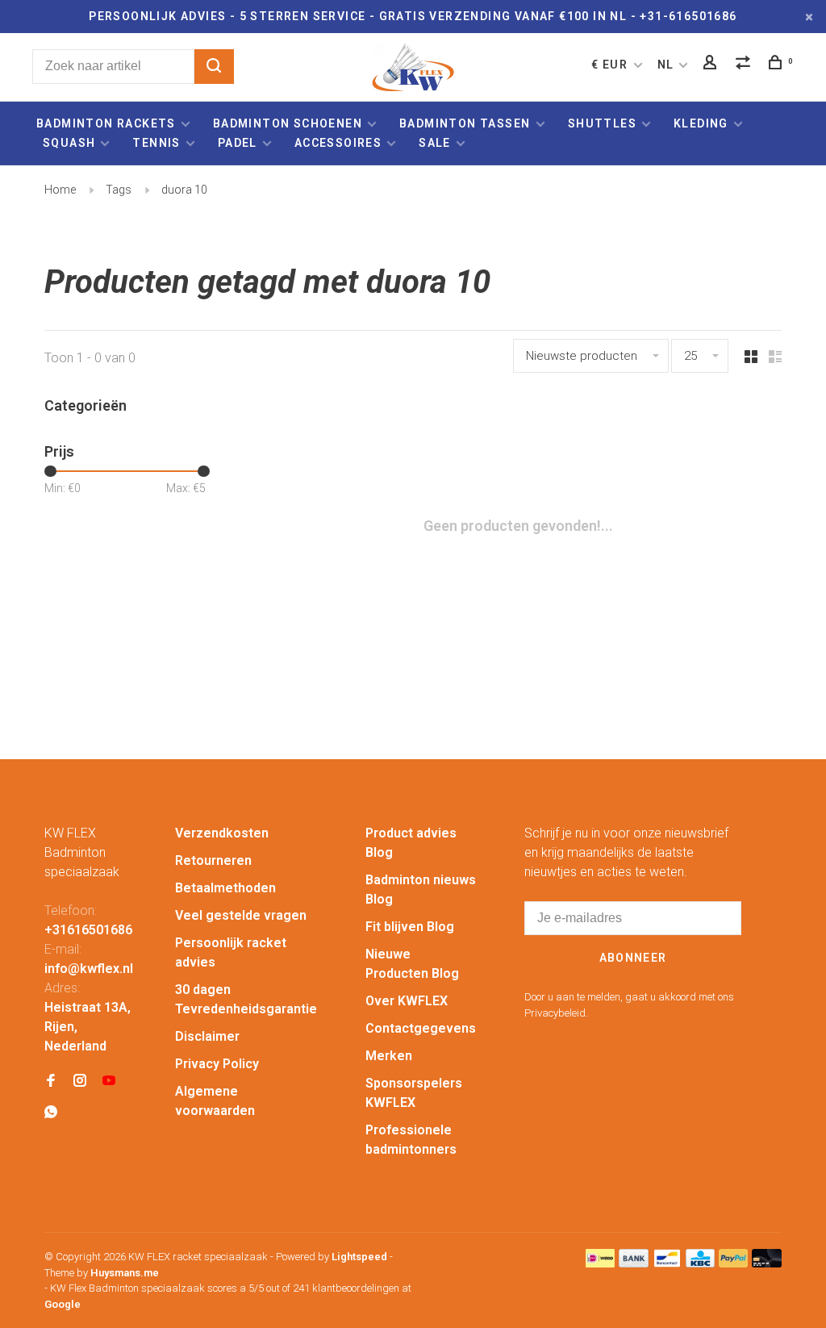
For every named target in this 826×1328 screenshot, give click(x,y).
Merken (388, 1055)
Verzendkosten (222, 833)
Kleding (701, 123)
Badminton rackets (106, 123)
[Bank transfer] (634, 1263)
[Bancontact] (667, 1263)
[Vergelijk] (745, 64)
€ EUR (611, 64)
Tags (118, 189)
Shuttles (602, 123)
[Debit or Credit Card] (767, 1263)
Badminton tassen (466, 123)
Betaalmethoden (225, 888)
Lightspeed (359, 1257)
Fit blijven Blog (409, 926)
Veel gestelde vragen (241, 915)
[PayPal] (734, 1263)
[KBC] (700, 1263)
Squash (69, 142)
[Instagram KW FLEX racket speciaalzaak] (79, 1081)
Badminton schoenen (287, 123)
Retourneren (213, 860)
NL (665, 64)
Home (60, 189)
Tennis (156, 142)
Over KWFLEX (406, 1001)
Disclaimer (207, 1036)
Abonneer (633, 957)
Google (62, 1304)
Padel (237, 142)
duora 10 (184, 189)
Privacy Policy (217, 1063)
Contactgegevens (420, 1028)
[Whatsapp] (50, 1113)
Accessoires (338, 142)
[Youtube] (108, 1081)
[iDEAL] (600, 1263)
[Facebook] (50, 1081)
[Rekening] (712, 64)
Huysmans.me (124, 1273)
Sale (435, 142)
